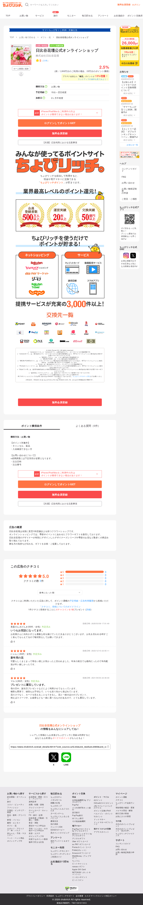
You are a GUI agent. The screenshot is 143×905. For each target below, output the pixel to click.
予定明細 (74, 600)
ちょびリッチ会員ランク (125, 803)
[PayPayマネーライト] (73, 332)
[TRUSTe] (71, 888)
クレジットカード (36, 807)
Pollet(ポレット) (79, 850)
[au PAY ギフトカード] (33, 324)
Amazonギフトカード (81, 853)
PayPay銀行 (77, 815)
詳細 (88, 609)
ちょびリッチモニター (60, 851)
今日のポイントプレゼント (125, 825)
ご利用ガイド (56, 856)
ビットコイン (78, 880)
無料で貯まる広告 (36, 842)
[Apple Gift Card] (20, 332)
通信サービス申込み (37, 825)
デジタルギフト (78, 838)
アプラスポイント (101, 832)
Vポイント (98, 816)
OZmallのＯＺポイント (103, 803)
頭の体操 (54, 824)
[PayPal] (33, 332)
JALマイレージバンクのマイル (103, 807)
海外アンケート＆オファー (60, 842)
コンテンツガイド (129, 169)
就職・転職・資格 (36, 804)
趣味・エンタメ (13, 822)
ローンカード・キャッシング (38, 811)
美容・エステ (34, 833)
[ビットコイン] (73, 324)
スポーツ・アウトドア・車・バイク (15, 829)
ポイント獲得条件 (31, 426)
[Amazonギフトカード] (46, 324)
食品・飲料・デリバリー (16, 816)
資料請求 (32, 801)
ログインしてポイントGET (60, 123)
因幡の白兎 (55, 802)
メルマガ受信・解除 (124, 810)
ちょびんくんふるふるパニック (60, 817)
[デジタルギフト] (99, 332)
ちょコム (76, 860)
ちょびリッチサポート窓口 (81, 376)
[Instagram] (126, 255)
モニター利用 (57, 847)
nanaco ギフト (78, 866)
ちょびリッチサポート (64, 896)
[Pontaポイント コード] (59, 332)
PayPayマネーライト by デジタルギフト (81, 830)
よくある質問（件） (88, 426)
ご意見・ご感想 (129, 198)
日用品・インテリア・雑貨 (16, 811)
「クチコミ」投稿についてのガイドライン (60, 606)
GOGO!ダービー (58, 829)
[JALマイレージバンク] (99, 324)
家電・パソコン (13, 819)
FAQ (124, 176)
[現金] (91, 341)
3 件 (45, 60)
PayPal (75, 804)
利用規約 (50, 896)
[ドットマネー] (51, 341)
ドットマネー (99, 819)
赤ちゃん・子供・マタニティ (16, 834)
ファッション (12, 807)
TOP (8, 16)
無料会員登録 (123, 4)
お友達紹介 (119, 16)
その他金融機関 (78, 821)
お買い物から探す (15, 793)
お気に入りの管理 (123, 816)
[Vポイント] (20, 324)
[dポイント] (59, 324)
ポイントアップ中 (14, 841)
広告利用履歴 (86, 600)
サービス (39, 16)
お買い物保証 (42, 45)
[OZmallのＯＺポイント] (77, 341)
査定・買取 (33, 822)
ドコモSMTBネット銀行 (81, 808)
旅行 (55, 16)
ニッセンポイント (79, 877)
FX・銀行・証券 (36, 815)
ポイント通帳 (121, 797)
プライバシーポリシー (35, 896)
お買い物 (24, 16)
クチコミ (119, 800)
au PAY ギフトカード (81, 844)
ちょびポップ (56, 805)
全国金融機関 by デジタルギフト (81, 801)
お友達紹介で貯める (60, 862)
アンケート (103, 16)
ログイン (136, 4)
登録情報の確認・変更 (125, 807)
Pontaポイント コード (81, 847)
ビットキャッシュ (79, 863)
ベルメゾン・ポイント (103, 813)
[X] (133, 255)
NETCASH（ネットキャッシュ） (81, 873)
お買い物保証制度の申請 (129, 190)
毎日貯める (87, 16)
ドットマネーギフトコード (103, 823)
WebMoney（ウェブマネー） (81, 857)
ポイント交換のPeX (102, 810)
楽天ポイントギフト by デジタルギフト (82, 834)
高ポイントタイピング (60, 832)
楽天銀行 (76, 812)
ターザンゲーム (57, 813)
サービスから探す (37, 793)
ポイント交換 (78, 793)
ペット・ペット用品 (15, 838)
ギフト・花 (12, 825)
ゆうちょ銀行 (78, 818)
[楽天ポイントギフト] (86, 332)
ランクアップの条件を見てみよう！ (93, 79)
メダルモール (56, 800)
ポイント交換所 (135, 16)
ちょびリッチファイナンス (125, 834)
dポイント (98, 800)
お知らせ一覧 (132, 145)
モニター (71, 16)
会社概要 (79, 896)
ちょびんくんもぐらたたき (60, 809)
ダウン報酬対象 (56, 45)
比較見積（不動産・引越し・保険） (38, 819)
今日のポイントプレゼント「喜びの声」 (125, 829)
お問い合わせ (128, 182)
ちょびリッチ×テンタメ (61, 853)
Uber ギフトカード (80, 841)
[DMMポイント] (64, 341)
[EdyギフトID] (86, 324)
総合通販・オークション (16, 798)
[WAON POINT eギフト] (24, 341)
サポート (120, 840)
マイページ (121, 793)
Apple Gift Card (79, 869)
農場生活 (54, 821)
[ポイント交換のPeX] (37, 341)
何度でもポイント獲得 (38, 839)
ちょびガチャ (56, 797)
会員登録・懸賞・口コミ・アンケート (38, 798)
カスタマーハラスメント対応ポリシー (101, 896)
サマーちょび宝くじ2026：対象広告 (59, 29)
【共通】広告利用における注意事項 (60, 142)
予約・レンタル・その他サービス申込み (38, 829)
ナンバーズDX (57, 827)
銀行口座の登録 (122, 813)
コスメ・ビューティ (15, 804)
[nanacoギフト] (46, 332)
